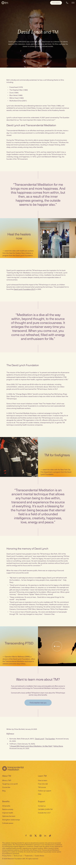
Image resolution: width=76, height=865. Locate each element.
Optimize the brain (8, 816)
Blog (3, 790)
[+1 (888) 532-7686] (67, 2)
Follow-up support (44, 790)
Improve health (7, 812)
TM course (42, 787)
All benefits (6, 806)
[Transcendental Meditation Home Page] (4, 2)
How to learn (42, 780)
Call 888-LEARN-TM (45, 809)
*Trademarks (28, 855)
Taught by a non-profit (10, 784)
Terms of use (18, 855)
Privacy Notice (7, 855)
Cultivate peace (7, 823)
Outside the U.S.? (44, 812)
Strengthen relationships (11, 819)
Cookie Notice (39, 855)
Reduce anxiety (7, 809)
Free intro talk (43, 784)
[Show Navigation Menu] (73, 2)
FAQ (39, 794)
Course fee (6, 787)
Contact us (42, 806)
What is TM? (6, 780)
